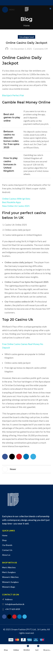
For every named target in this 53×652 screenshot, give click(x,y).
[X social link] (23, 3)
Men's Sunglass (9, 572)
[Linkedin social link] (30, 3)
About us (6, 555)
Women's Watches (10, 577)
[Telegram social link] (33, 3)
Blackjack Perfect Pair (13, 95)
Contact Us (7, 550)
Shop (4, 540)
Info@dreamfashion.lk (14, 604)
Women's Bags (8, 587)
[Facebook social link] (19, 3)
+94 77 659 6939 (12, 609)
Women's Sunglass (10, 582)
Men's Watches (9, 567)
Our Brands (7, 545)
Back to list (26, 469)
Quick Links (8, 530)
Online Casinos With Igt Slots (16, 198)
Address (9, 599)
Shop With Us (9, 562)
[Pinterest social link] (26, 3)
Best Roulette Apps (11, 202)
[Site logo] (26, 9)
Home (26, 25)
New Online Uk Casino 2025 (16, 205)
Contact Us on (10, 594)
